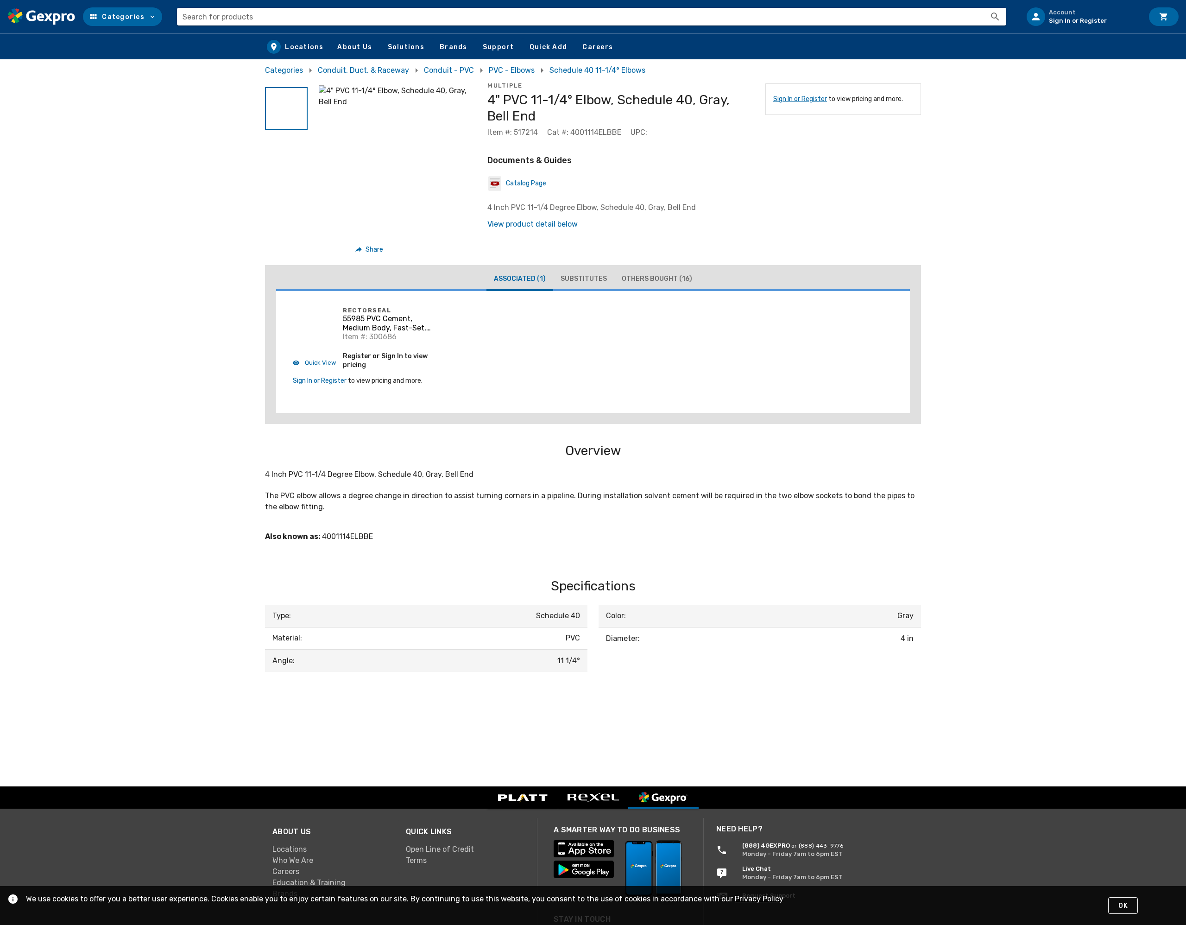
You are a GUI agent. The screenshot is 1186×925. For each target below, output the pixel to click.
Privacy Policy (759, 898)
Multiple (504, 85)
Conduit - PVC (449, 70)
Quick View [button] (319, 362)
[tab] (519, 280)
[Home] (41, 17)
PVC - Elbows (512, 70)
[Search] (995, 16)
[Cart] (1164, 16)
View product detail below (532, 224)
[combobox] (591, 16)
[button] (122, 16)
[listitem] (1081, 16)
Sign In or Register (800, 99)
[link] (331, 849)
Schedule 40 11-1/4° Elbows (597, 70)
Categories (284, 70)
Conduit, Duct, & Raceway (363, 70)
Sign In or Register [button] (320, 381)
